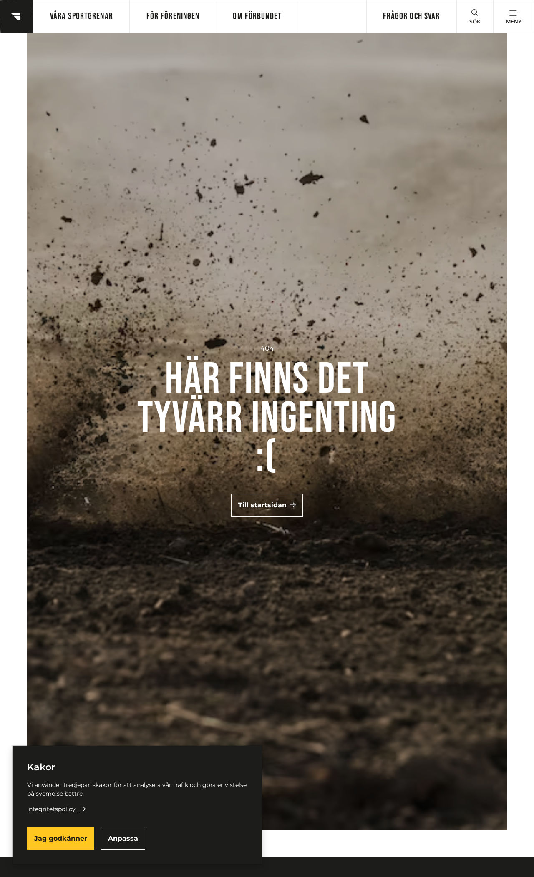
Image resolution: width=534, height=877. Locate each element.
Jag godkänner (60, 838)
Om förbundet (257, 16)
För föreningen (173, 16)
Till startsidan (262, 505)
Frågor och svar (411, 16)
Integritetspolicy (51, 809)
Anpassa (123, 838)
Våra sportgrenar (81, 16)
